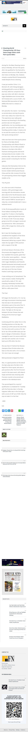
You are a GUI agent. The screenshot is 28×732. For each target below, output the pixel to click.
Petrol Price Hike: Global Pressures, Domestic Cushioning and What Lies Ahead (17, 629)
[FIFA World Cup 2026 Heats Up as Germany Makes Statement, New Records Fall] (14, 459)
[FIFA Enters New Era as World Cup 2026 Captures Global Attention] (14, 472)
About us (6, 729)
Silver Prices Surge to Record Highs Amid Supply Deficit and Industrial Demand (17, 688)
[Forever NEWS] (14, 18)
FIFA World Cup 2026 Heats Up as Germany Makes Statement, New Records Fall (14, 463)
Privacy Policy (12, 729)
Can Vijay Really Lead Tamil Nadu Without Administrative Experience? (17, 605)
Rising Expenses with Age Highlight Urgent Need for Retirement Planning (17, 614)
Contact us (23, 729)
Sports (24, 58)
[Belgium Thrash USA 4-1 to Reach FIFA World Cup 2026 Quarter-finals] (14, 447)
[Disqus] (14, 499)
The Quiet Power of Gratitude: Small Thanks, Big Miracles (17, 621)
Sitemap (17, 729)
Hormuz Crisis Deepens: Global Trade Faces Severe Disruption (16, 637)
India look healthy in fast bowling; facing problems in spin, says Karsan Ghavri (6, 420)
